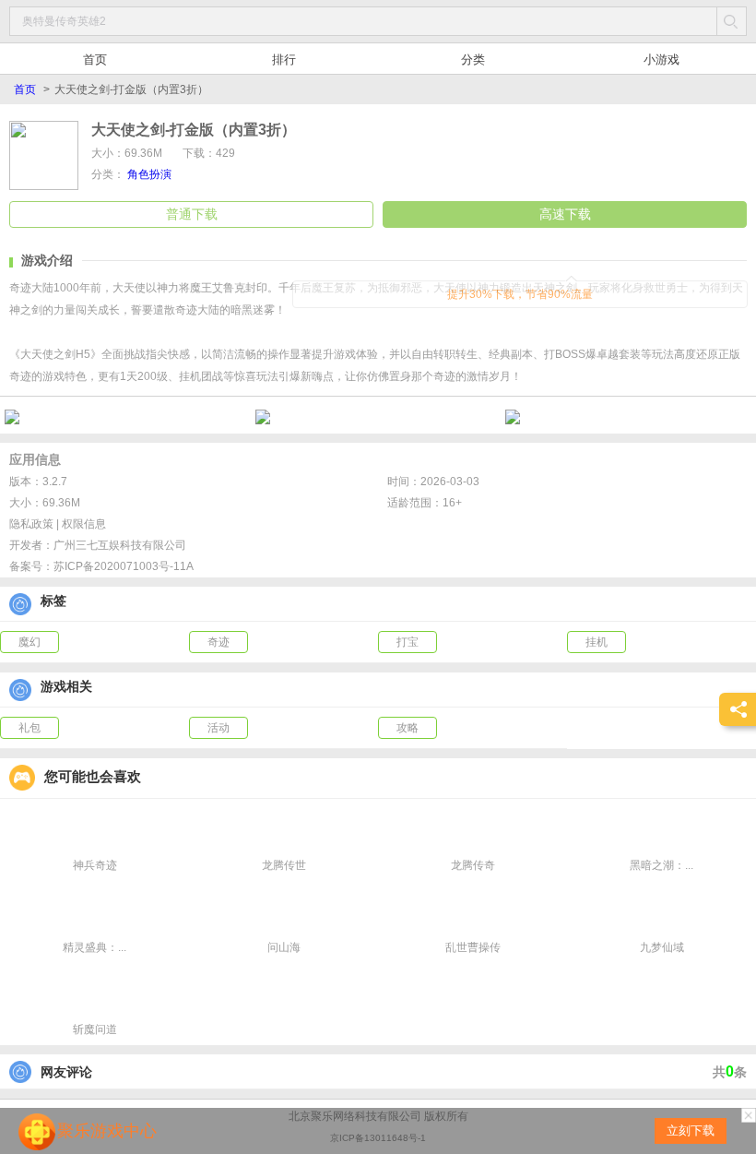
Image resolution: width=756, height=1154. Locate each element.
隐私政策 (31, 524)
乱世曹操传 (473, 947)
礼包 (29, 727)
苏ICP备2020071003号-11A (123, 566)
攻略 (407, 727)
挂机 (596, 642)
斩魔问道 (95, 1029)
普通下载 (192, 214)
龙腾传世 (284, 865)
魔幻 (29, 642)
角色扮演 (149, 174)
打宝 (407, 642)
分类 (473, 59)
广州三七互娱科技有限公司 (119, 545)
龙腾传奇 (473, 865)
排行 (284, 59)
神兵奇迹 (95, 865)
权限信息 (84, 524)
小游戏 (661, 59)
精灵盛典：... (94, 947)
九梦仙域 (662, 947)
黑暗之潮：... (661, 865)
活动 (218, 727)
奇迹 (218, 642)
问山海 (284, 947)
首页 (95, 59)
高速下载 (565, 214)
